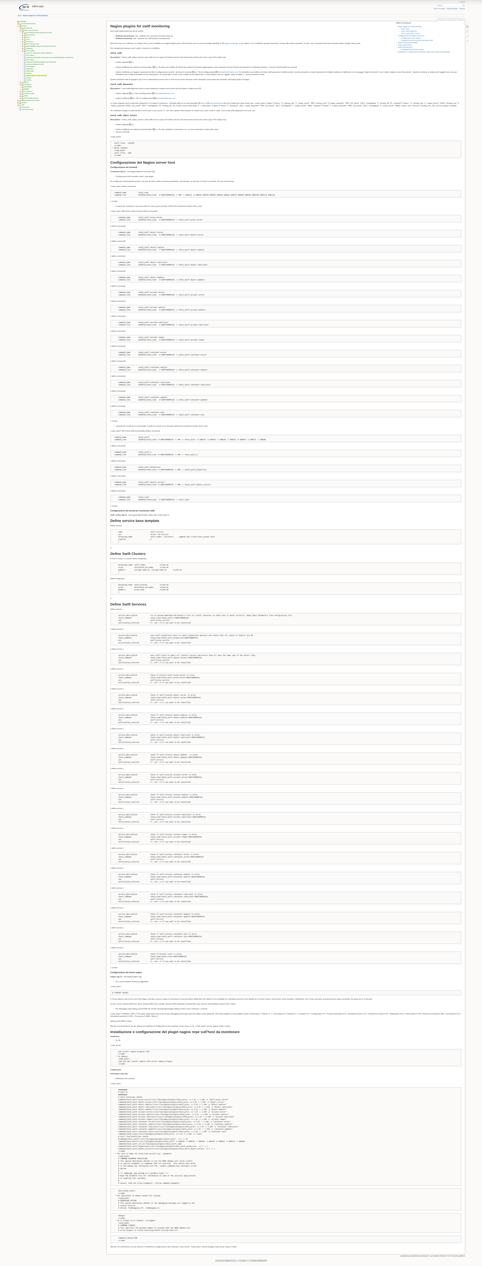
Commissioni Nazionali (28, 23)
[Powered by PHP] (231, 1260)
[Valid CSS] (251, 1260)
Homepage (22, 21)
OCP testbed (30, 59)
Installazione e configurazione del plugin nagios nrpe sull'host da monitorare (424, 52)
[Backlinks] (467, 36)
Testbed (28, 78)
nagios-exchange (231, 43)
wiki (23, 105)
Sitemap (462, 9)
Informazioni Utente (27, 109)
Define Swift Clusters (405, 45)
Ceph (27, 39)
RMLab (26, 82)
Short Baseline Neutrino (31, 98)
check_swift (405, 29)
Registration (29, 68)
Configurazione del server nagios (412, 49)
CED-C (28, 37)
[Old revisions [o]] (467, 31)
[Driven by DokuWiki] (262, 1260)
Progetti (24, 26)
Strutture (24, 102)
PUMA (26, 96)
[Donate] (220, 1260)
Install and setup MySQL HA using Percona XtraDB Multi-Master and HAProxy (50, 57)
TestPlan (28, 80)
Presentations (30, 66)
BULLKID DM (28, 28)
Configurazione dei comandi (410, 38)
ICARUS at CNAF (29, 93)
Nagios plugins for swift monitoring (35, 15)
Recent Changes (439, 9)
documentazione (216, 103)
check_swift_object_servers (410, 33)
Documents (29, 41)
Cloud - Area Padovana (31, 30)
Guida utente (25, 107)
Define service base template (408, 43)
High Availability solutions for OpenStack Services (41, 46)
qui (132, 62)
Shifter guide (30, 71)
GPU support (30, 55)
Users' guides (30, 50)
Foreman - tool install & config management (39, 53)
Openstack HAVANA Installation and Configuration (41, 62)
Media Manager (452, 9)
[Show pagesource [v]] (467, 26)
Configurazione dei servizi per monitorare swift (417, 40)
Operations (29, 48)
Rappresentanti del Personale (31, 100)
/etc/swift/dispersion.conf (164, 93)
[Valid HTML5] (241, 1260)
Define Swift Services (405, 47)
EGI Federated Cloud (32, 44)
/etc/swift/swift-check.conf (228, 72)
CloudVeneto (28, 84)
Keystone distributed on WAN (35, 64)
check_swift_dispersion (409, 31)
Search (464, 5)
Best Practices (30, 35)
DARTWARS (28, 87)
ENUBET (26, 89)
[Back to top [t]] (467, 41)
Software (29, 73)
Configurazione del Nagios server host (411, 36)
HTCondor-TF (28, 91)
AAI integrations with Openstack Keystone (39, 32)
